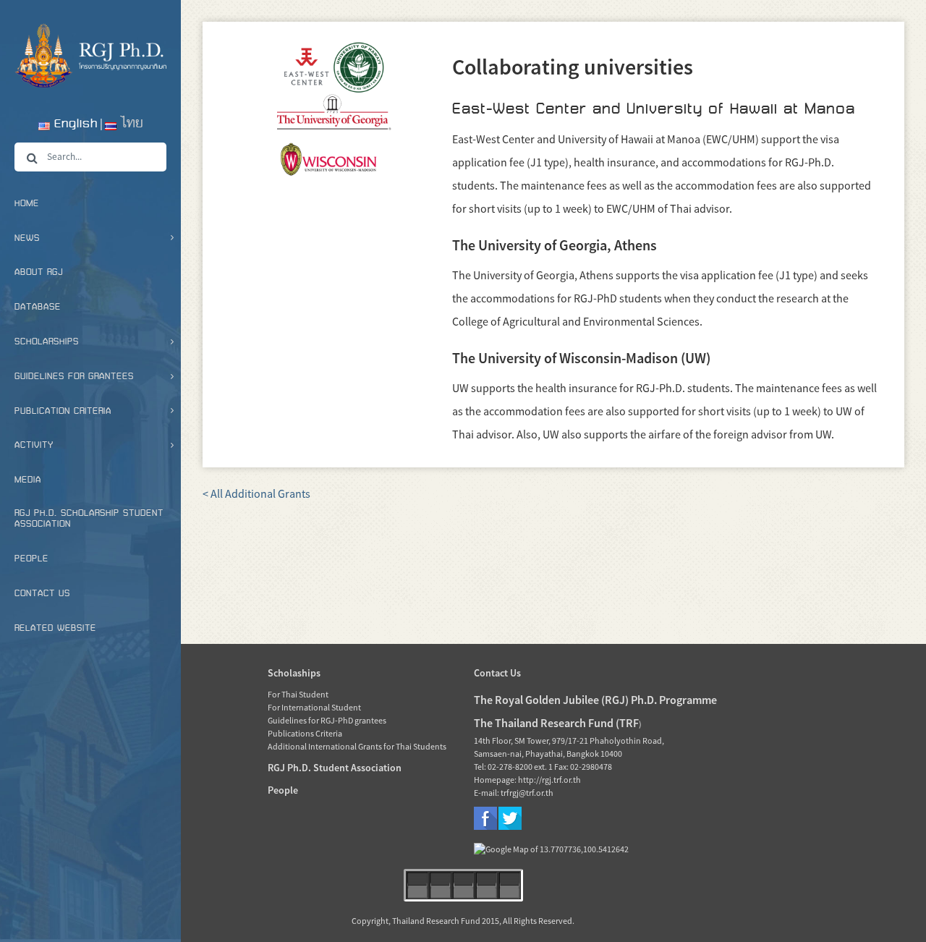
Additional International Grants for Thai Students (357, 746)
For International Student (314, 707)
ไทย (129, 123)
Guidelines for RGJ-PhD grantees (327, 720)
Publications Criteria (305, 733)
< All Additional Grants (256, 493)
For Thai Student (298, 694)
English (74, 123)
